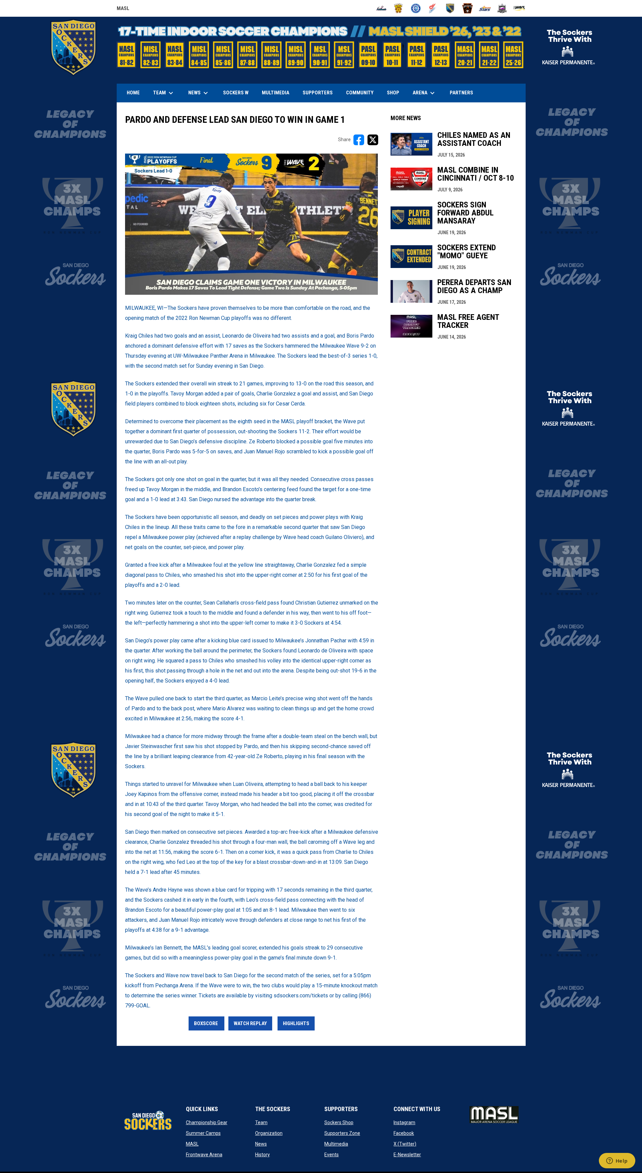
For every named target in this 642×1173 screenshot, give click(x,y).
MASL (123, 9)
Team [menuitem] (164, 93)
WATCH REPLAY (250, 1023)
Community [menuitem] (359, 93)
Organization (269, 1133)
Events (331, 1154)
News (261, 1144)
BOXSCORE (206, 1023)
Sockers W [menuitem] (235, 93)
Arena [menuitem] (427, 93)
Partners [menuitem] (461, 93)
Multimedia (336, 1144)
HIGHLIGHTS (296, 1023)
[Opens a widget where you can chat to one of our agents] (617, 1161)
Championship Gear (206, 1122)
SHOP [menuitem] (395, 92)
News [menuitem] (199, 93)
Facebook (404, 1133)
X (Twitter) (405, 1144)
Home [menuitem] (133, 93)
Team (261, 1122)
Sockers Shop (338, 1122)
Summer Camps (203, 1133)
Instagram (404, 1122)
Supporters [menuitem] (318, 93)
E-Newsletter (407, 1154)
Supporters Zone (342, 1133)
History (262, 1154)
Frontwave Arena (204, 1154)
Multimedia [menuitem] (275, 93)
